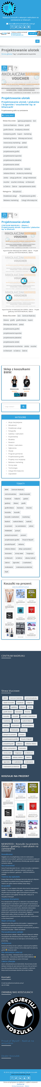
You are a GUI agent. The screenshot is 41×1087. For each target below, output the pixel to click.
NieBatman (6, 943)
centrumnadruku (10, 494)
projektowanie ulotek (11, 165)
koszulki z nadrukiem (12, 517)
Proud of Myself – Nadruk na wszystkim (17, 1042)
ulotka (6, 178)
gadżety (7, 503)
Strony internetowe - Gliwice (20, 1086)
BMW (6, 489)
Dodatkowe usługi (10, 196)
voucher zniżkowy (17, 182)
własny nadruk (30, 558)
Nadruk (7, 521)
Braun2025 (5, 886)
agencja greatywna (24, 121)
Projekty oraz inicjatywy (16, 459)
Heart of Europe (8, 921)
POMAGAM (8, 531)
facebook (8, 499)
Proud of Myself (28, 540)
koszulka (8, 512)
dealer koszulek (25, 494)
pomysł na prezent (11, 535)
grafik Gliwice (8, 130)
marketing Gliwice (10, 138)
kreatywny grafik (10, 134)
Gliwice (20, 125)
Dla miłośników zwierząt (11, 952)
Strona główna (6, 54)
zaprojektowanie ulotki (27, 186)
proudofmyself (10, 544)
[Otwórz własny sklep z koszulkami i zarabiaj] (20, 1016)
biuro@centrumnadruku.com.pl (22, 24)
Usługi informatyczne (29, 200)
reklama (27, 169)
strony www (19, 553)
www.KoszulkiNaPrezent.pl (20, 587)
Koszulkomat (7, 854)
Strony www (12, 465)
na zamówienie (21, 526)
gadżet (25, 499)
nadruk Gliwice (18, 521)
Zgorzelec (16, 562)
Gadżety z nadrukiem (15, 434)
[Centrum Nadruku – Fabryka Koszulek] (20, 8)
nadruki (28, 521)
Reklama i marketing (11, 200)
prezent (23, 535)
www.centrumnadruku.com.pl (20, 1074)
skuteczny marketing (24, 173)
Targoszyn (29, 553)
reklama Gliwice (9, 173)
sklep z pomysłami (25, 549)
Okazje (10, 451)
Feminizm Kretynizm (10, 899)
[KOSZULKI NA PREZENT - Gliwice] (20, 613)
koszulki (17, 512)
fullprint (17, 499)
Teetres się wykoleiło (10, 877)
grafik (27, 125)
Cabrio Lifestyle (8, 961)
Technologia (12, 468)
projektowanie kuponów (12, 156)
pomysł (17, 531)
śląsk (6, 572)
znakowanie (9, 567)
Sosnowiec (8, 553)
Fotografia (12, 431)
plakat (24, 143)
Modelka (11, 439)
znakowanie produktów (24, 567)
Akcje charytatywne (15, 422)
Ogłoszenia (12, 448)
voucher (6, 182)
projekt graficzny (10, 147)
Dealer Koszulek (10, 1055)
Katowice (20, 508)
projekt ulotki (22, 147)
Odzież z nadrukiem (15, 445)
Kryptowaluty (13, 437)
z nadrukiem (27, 562)
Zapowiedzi (12, 474)
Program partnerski (15, 454)
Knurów (29, 508)
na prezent (8, 526)
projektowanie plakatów (12, 160)
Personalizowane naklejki (12, 932)
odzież (31, 526)
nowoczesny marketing (12, 143)
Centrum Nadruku (10, 125)
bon (34, 121)
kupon (19, 134)
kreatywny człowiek (22, 130)
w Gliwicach (30, 182)
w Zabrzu (7, 186)
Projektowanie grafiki (28, 196)
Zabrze (14, 186)
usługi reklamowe (29, 178)
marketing (27, 134)
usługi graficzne (15, 178)
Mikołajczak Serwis (25, 138)
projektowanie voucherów (13, 169)
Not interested (7, 865)
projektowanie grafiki (11, 151)
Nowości (11, 442)
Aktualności (17, 192)
